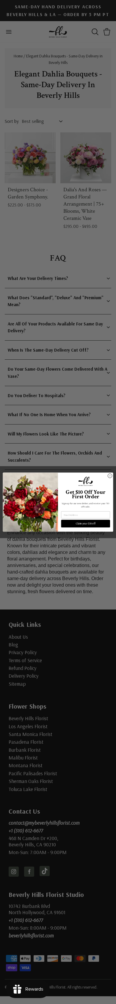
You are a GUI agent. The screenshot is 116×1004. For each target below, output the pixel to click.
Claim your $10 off (85, 523)
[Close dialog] (110, 476)
